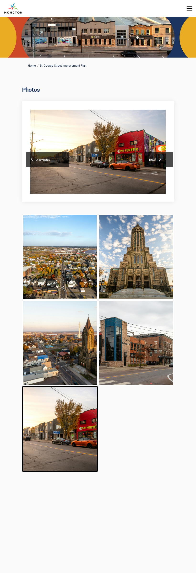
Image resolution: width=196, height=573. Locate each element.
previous (43, 159)
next (152, 159)
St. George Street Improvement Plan (63, 65)
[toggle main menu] (189, 8)
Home (32, 65)
